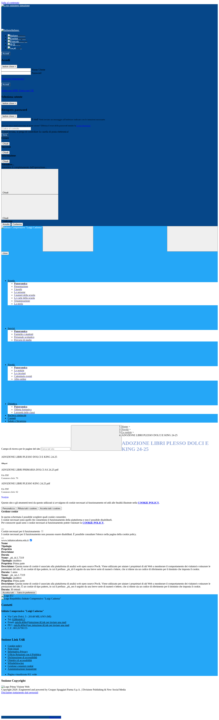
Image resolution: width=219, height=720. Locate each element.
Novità (125, 429)
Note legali (13, 648)
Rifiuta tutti (27, 508)
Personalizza (9, 508)
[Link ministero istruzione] (15, 5)
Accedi (6, 53)
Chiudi (5, 144)
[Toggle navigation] (68, 239)
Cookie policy (15, 645)
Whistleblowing (16, 663)
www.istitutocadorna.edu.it (15, 540)
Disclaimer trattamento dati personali (19, 692)
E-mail (35, 119)
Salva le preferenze (26, 592)
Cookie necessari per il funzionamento (21, 531)
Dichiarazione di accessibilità (22, 657)
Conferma (17, 224)
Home (125, 426)
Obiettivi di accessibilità (20, 660)
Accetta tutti (50, 508)
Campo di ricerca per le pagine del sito (20, 448)
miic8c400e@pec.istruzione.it (41, 625)
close (5, 253)
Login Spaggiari (83, 125)
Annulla (6, 224)
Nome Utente (38, 69)
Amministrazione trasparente (22, 669)
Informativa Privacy (18, 651)
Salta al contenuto (10, 2)
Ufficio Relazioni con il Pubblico (24, 654)
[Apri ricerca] (192, 239)
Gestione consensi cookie (20, 666)
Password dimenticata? (12, 78)
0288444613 (18, 619)
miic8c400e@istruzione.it (40, 622)
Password (36, 73)
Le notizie (127, 432)
